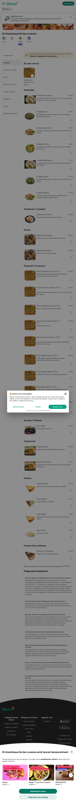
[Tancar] (72, 752)
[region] (38, 775)
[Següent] (71, 775)
